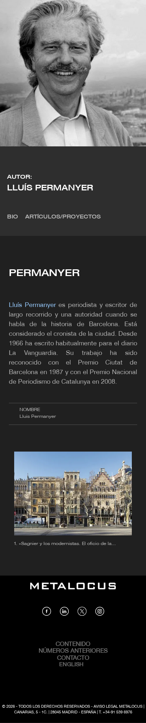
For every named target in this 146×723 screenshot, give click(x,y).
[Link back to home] (73, 591)
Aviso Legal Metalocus (118, 706)
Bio (12, 217)
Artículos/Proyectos (63, 217)
